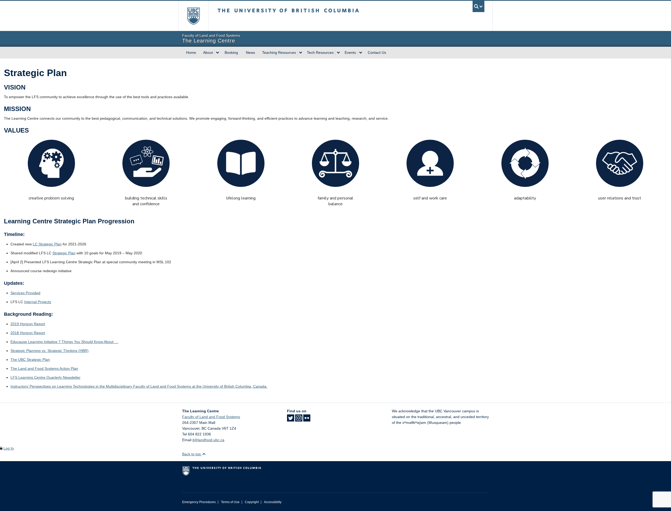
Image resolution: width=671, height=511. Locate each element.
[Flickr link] (306, 420)
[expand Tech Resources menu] (338, 53)
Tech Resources (320, 52)
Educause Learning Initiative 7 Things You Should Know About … (64, 342)
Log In (8, 448)
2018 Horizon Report (27, 333)
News (250, 52)
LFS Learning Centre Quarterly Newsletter (45, 377)
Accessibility (273, 502)
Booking (231, 52)
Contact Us (377, 52)
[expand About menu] (217, 53)
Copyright (252, 502)
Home (191, 52)
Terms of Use (230, 502)
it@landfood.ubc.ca (208, 440)
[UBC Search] (478, 6)
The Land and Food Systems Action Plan (44, 368)
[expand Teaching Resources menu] (300, 53)
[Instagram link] (298, 420)
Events (350, 52)
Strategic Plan (63, 253)
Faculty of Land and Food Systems (211, 417)
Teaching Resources (279, 52)
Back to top (192, 454)
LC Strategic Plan (47, 244)
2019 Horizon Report (27, 324)
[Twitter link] (290, 420)
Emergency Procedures (199, 502)
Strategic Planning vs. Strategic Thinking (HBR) (49, 351)
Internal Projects (37, 302)
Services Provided (25, 293)
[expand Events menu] (361, 53)
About (208, 52)
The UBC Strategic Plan (30, 359)
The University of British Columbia (193, 16)
